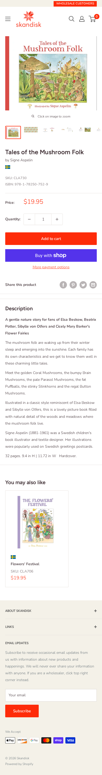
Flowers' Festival (25, 564)
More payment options (51, 267)
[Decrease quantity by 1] (29, 219)
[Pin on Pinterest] (73, 284)
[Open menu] (7, 19)
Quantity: (12, 219)
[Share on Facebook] (63, 284)
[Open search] (72, 19)
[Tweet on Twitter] (83, 284)
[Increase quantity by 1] (57, 219)
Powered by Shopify (19, 764)
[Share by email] (93, 284)
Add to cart (51, 238)
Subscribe (22, 711)
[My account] (81, 19)
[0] (92, 19)
